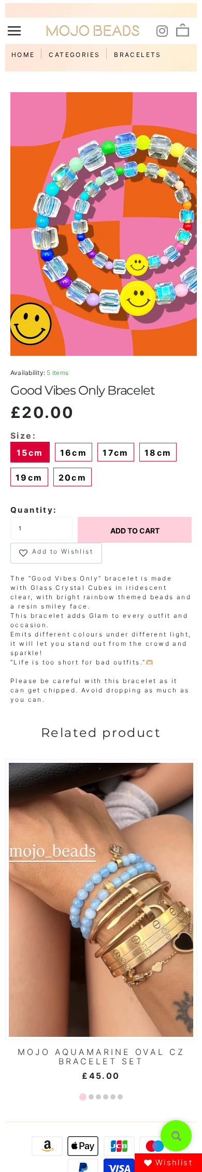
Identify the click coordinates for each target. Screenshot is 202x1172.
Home (23, 55)
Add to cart (135, 530)
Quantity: (33, 510)
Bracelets (138, 55)
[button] (82, 1097)
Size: (23, 435)
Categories (74, 55)
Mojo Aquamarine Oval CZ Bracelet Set (101, 1056)
